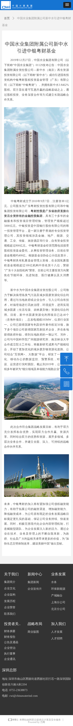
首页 (7, 18)
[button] (67, 5)
